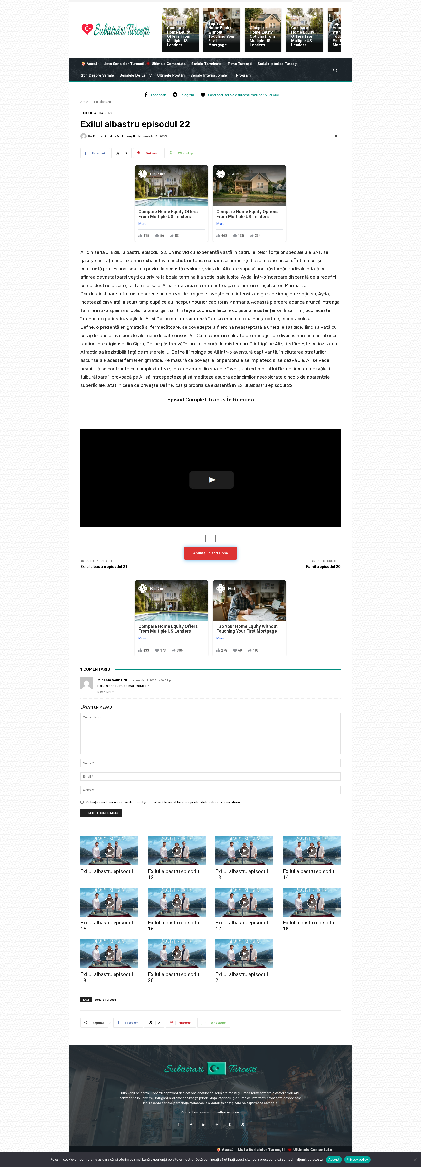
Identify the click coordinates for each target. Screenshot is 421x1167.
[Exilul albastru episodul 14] (312, 850)
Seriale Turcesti (105, 999)
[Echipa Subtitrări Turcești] (84, 136)
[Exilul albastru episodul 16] (177, 902)
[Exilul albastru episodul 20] (177, 953)
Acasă (84, 102)
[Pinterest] (217, 1124)
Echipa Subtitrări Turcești (114, 136)
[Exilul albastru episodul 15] (109, 902)
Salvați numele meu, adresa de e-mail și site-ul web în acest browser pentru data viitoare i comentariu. (163, 802)
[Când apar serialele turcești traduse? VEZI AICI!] (203, 95)
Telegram (187, 95)
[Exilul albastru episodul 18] (312, 902)
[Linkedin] (204, 1124)
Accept (334, 1159)
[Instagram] (191, 1124)
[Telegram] (175, 95)
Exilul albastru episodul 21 (103, 567)
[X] (243, 1124)
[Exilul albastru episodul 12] (177, 850)
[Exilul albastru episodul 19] (109, 953)
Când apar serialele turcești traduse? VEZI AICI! (244, 95)
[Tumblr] (230, 1124)
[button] (335, 69)
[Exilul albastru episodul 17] (244, 902)
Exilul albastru (101, 102)
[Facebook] (146, 95)
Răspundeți (105, 692)
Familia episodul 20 (323, 567)
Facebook (158, 95)
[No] (414, 1159)
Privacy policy (357, 1159)
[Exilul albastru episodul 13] (244, 850)
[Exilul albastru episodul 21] (244, 953)
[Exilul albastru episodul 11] (109, 850)
